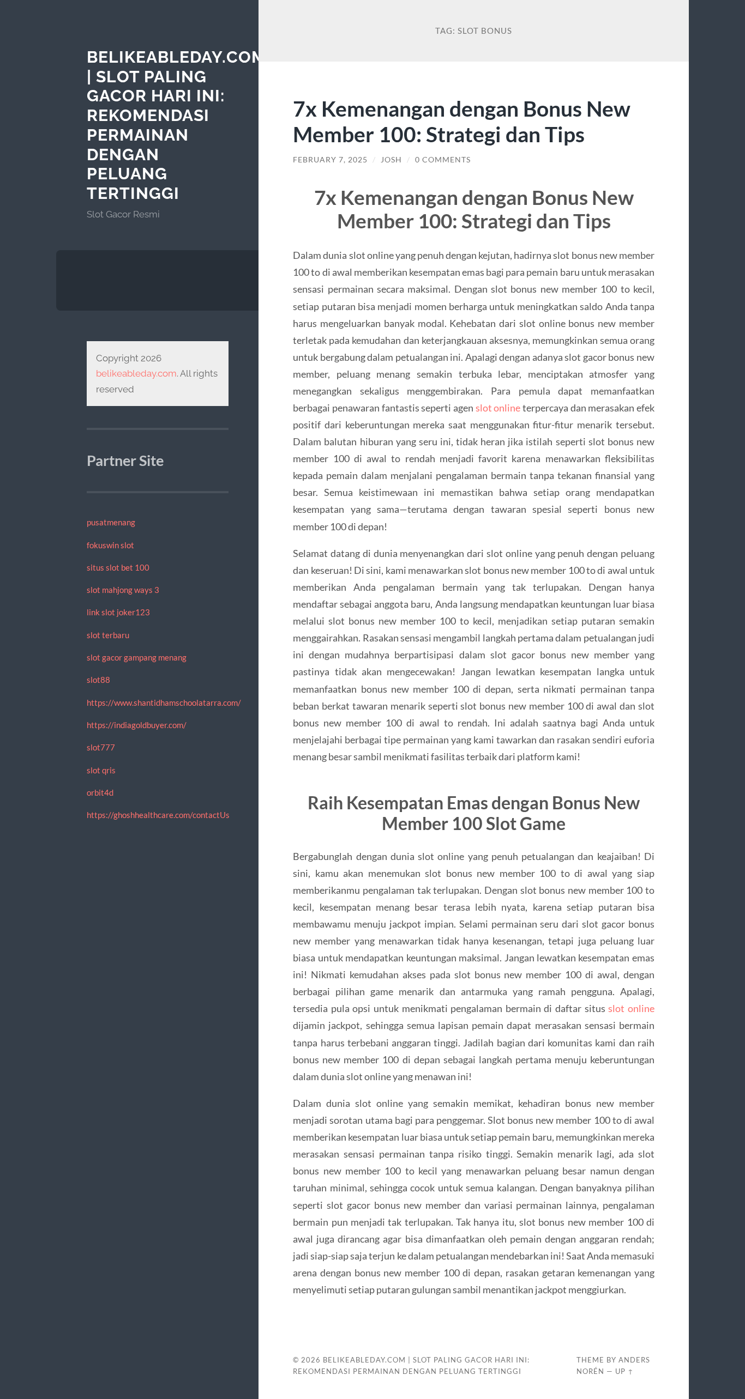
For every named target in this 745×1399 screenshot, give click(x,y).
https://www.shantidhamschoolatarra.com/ (164, 702)
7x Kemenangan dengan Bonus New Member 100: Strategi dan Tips (461, 121)
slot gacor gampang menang (137, 657)
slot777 (101, 747)
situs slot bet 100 (118, 567)
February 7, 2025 (330, 159)
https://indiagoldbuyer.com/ (137, 725)
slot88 (98, 680)
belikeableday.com (136, 373)
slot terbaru (108, 635)
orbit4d (100, 792)
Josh (391, 159)
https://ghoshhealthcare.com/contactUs (158, 815)
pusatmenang (111, 522)
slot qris (101, 770)
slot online (498, 408)
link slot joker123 (118, 612)
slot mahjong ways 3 (123, 590)
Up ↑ (624, 1371)
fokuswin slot (110, 545)
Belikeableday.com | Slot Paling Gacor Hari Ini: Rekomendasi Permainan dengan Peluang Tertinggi (176, 125)
